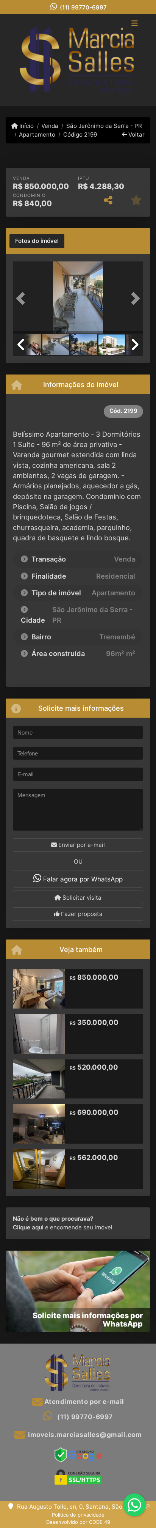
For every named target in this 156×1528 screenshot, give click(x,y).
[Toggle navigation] (135, 24)
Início (26, 125)
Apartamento (37, 134)
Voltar (136, 134)
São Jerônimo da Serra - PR (104, 125)
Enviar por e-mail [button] (81, 844)
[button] (23, 298)
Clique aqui (28, 1227)
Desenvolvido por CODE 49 (78, 1522)
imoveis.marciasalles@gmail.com (85, 1434)
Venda (49, 125)
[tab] (36, 241)
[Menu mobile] (78, 60)
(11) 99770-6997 (83, 7)
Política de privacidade (78, 1515)
